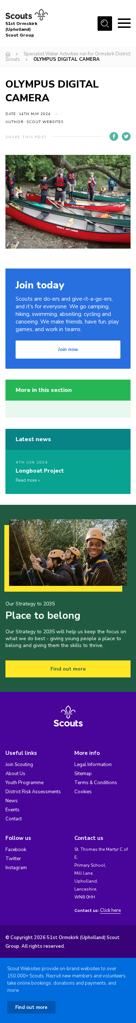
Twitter (13, 858)
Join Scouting (19, 764)
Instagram (16, 868)
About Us (15, 773)
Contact (13, 819)
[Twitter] (126, 136)
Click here (110, 911)
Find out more (68, 668)
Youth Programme (24, 782)
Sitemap (83, 773)
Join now (68, 349)
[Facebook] (114, 136)
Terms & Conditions (95, 782)
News (11, 801)
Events (12, 810)
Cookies (83, 792)
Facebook (15, 849)
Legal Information (93, 764)
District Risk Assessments (33, 792)
